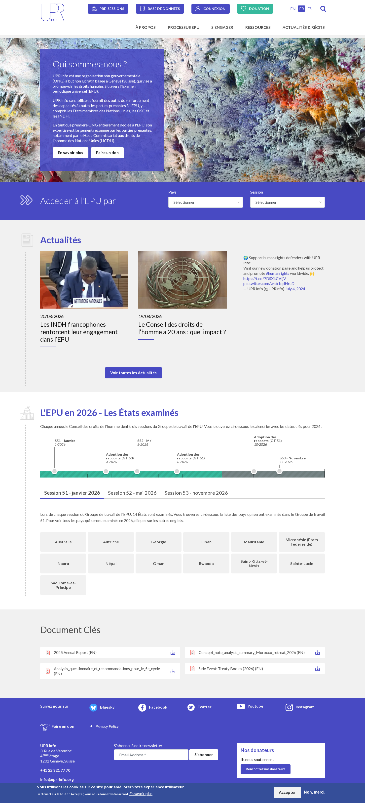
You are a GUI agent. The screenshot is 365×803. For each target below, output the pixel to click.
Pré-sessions (112, 8)
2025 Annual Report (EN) (75, 652)
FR (301, 8)
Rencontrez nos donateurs (265, 769)
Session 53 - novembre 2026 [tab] (196, 493)
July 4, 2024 (295, 288)
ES (309, 8)
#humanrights (277, 273)
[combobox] (205, 202)
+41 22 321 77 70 (55, 770)
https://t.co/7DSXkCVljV (264, 278)
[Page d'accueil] (52, 11)
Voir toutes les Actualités (133, 372)
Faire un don (107, 152)
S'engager (222, 27)
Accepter (287, 792)
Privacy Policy (107, 726)
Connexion (214, 8)
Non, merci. (314, 792)
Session (256, 192)
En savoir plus (70, 152)
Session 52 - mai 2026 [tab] (132, 493)
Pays (172, 192)
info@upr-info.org (57, 779)
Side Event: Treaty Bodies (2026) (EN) (231, 668)
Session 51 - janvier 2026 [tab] (72, 493)
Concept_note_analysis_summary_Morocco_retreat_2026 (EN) (252, 652)
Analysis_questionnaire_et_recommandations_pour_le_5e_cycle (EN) (107, 671)
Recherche (323, 9)
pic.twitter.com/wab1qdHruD (268, 283)
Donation (259, 8)
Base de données (164, 8)
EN (293, 8)
